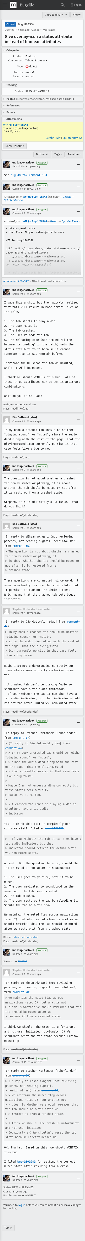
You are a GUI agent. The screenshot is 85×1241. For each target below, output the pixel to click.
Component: (15, 60)
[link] (42, 250)
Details (50, 137)
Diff (58, 137)
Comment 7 (18, 613)
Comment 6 (18, 528)
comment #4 (13, 748)
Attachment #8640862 (16, 281)
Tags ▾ (58, 154)
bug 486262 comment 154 (29, 175)
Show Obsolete (15, 146)
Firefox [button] (30, 56)
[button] (75, 5)
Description (18, 166)
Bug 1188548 (26, 24)
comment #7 (20, 737)
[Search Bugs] (62, 5)
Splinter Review (72, 137)
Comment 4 (18, 421)
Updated (17, 954)
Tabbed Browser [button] (36, 60)
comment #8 (20, 992)
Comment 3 (18, 294)
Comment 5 (18, 469)
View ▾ (77, 14)
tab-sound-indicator (25, 937)
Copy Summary (54, 14)
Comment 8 (18, 724)
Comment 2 (18, 213)
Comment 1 (18, 188)
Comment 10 (19, 1062)
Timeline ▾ (74, 154)
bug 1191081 (26, 1161)
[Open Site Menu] (5, 5)
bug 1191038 (54, 828)
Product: (18, 56)
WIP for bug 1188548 (15, 124)
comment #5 (20, 545)
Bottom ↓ (42, 154)
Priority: (18, 72)
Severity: (18, 76)
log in (21, 1205)
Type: (20, 66)
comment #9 (20, 1075)
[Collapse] (78, 164)
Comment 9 (18, 974)
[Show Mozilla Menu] (13, 5)
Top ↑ (8, 1227)
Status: (19, 91)
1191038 (22, 961)
